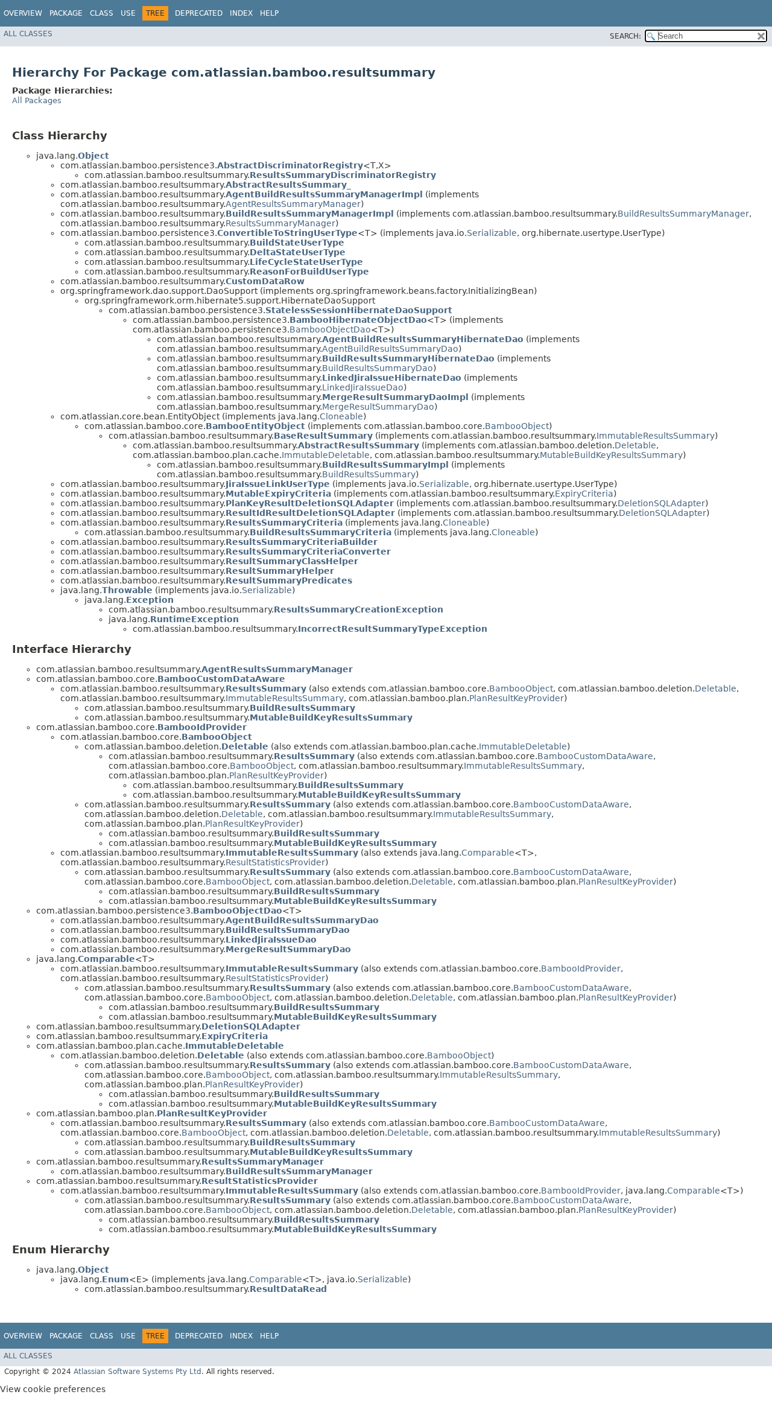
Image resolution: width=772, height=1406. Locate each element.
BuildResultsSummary (369, 474)
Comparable (487, 852)
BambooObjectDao (330, 329)
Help (269, 13)
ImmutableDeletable (326, 455)
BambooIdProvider (581, 968)
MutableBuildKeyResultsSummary (611, 455)
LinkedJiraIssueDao (362, 387)
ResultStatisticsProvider (275, 862)
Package (66, 13)
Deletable (635, 445)
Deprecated (199, 13)
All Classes (28, 34)
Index (241, 13)
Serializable (492, 233)
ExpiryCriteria (584, 493)
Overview (23, 13)
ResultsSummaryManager (280, 223)
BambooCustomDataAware (595, 756)
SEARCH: (625, 36)
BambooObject (517, 426)
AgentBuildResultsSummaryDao (390, 349)
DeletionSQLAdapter (661, 503)
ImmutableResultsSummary (655, 436)
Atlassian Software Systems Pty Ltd (137, 1371)
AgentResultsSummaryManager (293, 204)
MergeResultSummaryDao (378, 407)
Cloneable (341, 416)
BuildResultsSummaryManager (683, 213)
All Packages (37, 100)
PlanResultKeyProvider (516, 698)
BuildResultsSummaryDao (377, 368)
